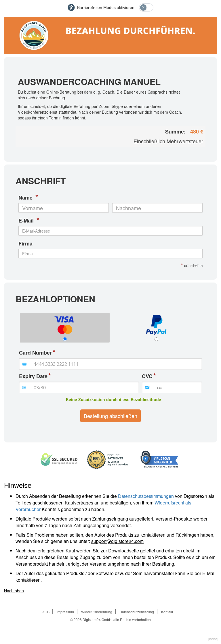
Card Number (35, 352)
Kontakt (167, 611)
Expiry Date (33, 376)
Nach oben (14, 590)
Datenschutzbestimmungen (146, 496)
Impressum (65, 611)
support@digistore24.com (117, 541)
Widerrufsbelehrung (96, 611)
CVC (147, 376)
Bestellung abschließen (110, 415)
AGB (45, 611)
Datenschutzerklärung (136, 611)
